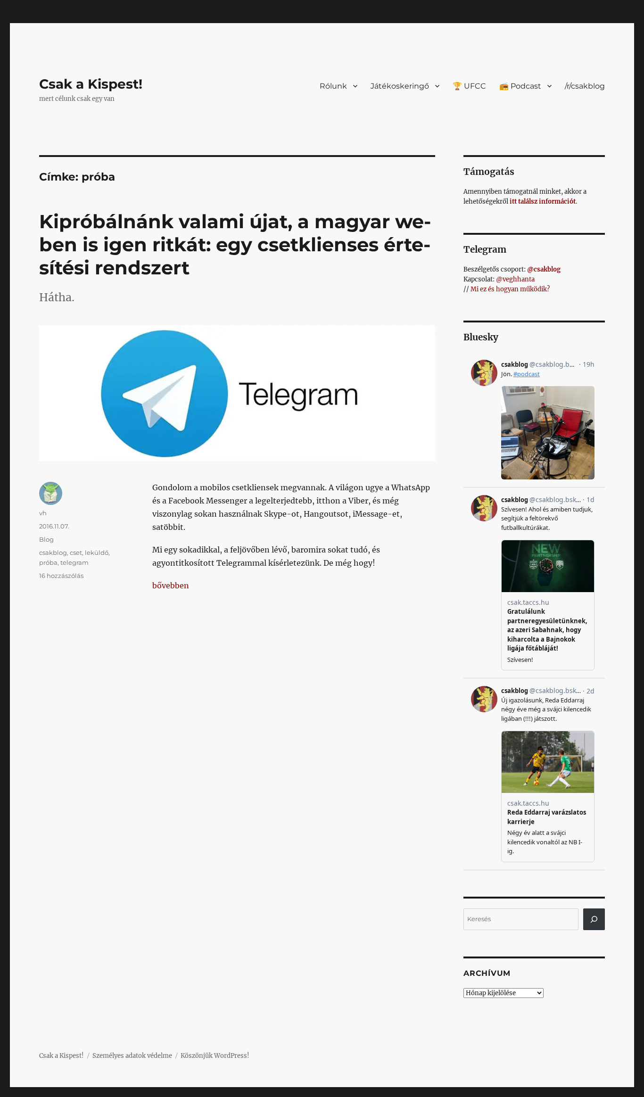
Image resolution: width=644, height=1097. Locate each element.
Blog (46, 539)
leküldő (96, 552)
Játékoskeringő (400, 86)
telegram (74, 562)
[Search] (594, 919)
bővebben (170, 585)
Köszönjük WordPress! (215, 1056)
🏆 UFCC (469, 86)
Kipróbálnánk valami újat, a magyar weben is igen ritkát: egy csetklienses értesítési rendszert (235, 244)
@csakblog (544, 269)
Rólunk (333, 86)
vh (43, 513)
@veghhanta (515, 279)
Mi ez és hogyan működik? (510, 289)
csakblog (53, 552)
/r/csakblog (585, 86)
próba (48, 562)
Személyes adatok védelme (132, 1056)
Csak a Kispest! (90, 84)
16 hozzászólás (61, 575)
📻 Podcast (520, 86)
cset (76, 552)
